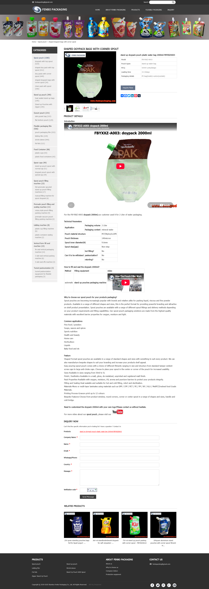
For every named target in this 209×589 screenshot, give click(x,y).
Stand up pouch (72, 564)
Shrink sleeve (71, 568)
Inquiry (171, 10)
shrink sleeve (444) (42, 140)
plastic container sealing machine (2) (44, 236)
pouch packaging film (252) (45, 132)
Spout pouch (42, 42)
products (135, 10)
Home (97, 10)
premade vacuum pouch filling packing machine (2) (44, 218)
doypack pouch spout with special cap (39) (45, 173)
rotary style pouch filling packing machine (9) (44, 211)
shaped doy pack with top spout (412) (44, 68)
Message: (68, 471)
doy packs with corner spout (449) (43, 75)
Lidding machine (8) (42, 225)
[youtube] (174, 586)
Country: (68, 464)
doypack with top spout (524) (44, 62)
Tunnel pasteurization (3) (44, 268)
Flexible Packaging (154, 10)
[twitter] (158, 586)
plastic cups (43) (41, 153)
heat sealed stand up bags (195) (44, 99)
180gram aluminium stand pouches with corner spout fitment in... (163, 542)
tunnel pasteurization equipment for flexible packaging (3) (43, 273)
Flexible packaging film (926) (43, 127)
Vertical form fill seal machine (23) (42, 244)
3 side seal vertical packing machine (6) (45, 257)
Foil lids (34, 572)
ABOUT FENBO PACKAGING (116, 10)
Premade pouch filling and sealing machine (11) (44, 205)
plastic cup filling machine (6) (44, 230)
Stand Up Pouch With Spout (76, 572)
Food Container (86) (42, 149)
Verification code (70, 490)
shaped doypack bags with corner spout (62, 42)
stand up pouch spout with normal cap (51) (45, 167)
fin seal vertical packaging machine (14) (44, 250)
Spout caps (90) (40, 163)
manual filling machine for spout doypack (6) (44, 197)
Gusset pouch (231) (42, 113)
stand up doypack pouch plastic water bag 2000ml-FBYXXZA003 (101, 431)
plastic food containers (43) (45, 157)
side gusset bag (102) (43, 116)
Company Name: (71, 437)
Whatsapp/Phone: (70, 458)
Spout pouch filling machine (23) (41, 182)
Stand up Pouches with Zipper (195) (43, 105)
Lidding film (36, 568)
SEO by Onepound (95, 584)
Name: (67, 444)
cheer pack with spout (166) (43, 87)
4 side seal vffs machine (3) (45, 262)
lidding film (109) (41, 136)
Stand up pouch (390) (42, 95)
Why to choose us (112, 567)
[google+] (169, 586)
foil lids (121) (40, 143)
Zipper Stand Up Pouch (40, 576)
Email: (67, 451)
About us (109, 564)
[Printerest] (163, 586)
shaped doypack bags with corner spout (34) (45, 81)
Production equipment (113, 574)
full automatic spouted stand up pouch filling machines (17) (43, 189)
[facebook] (152, 586)
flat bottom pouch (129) (44, 120)
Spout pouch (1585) (42, 58)
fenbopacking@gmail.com (44, 2)
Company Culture (112, 571)
